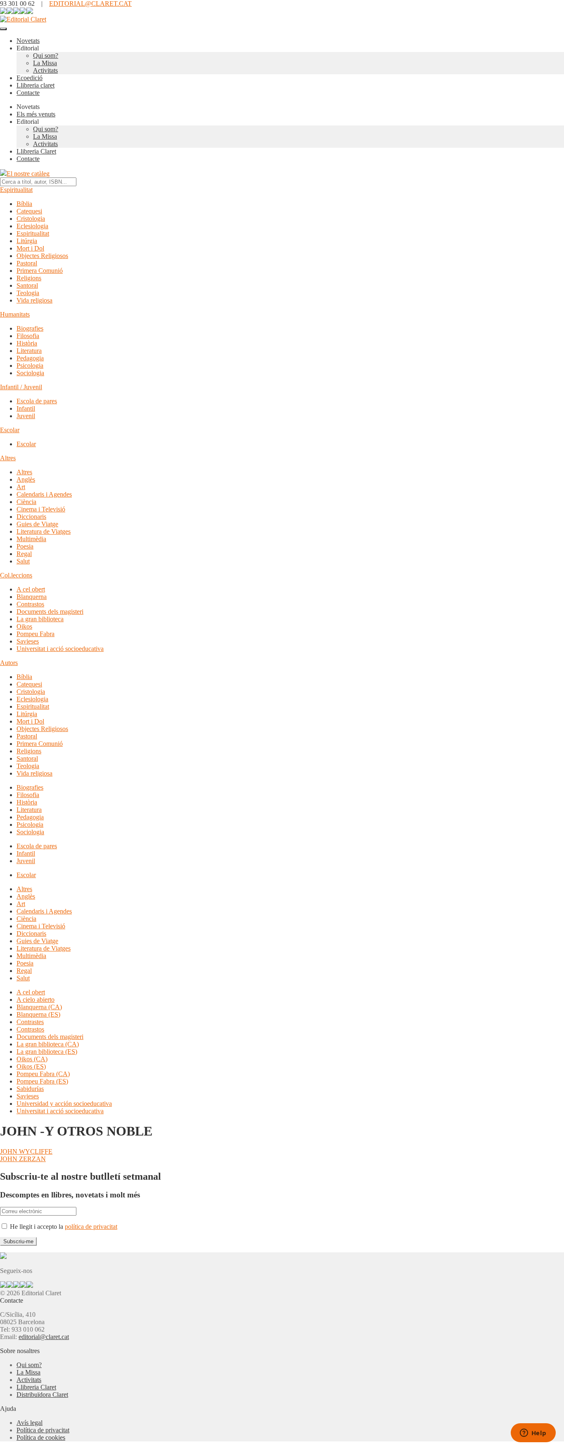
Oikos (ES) (31, 1066)
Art (21, 486)
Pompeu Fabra (36, 633)
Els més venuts (36, 114)
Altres (8, 457)
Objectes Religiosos (42, 255)
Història (27, 343)
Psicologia (30, 365)
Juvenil (26, 415)
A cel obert (31, 589)
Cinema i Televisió (41, 509)
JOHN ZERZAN (23, 1158)
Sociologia (30, 372)
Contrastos (30, 604)
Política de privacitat (43, 1430)
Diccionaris (31, 516)
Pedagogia (30, 358)
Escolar (9, 429)
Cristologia (31, 218)
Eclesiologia (32, 226)
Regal (24, 553)
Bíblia (24, 203)
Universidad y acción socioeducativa (64, 1103)
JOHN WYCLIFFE (26, 1151)
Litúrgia (27, 240)
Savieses (28, 641)
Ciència (26, 501)
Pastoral (27, 263)
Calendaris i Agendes (44, 494)
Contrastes (30, 1021)
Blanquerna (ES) (38, 1014)
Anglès (26, 479)
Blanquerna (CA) (39, 1006)
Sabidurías (30, 1088)
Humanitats (15, 314)
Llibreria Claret (36, 151)
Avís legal (30, 1422)
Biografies (30, 328)
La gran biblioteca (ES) (47, 1051)
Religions (29, 278)
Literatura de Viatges (44, 531)
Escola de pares (37, 401)
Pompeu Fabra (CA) (43, 1073)
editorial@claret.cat (44, 1336)
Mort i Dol (30, 248)
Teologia (28, 292)
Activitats (45, 70)
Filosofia (28, 335)
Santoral (27, 285)
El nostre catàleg (28, 173)
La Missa (45, 62)
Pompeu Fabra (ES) (42, 1081)
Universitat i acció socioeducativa (60, 648)
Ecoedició (30, 77)
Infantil (26, 408)
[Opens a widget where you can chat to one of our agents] (533, 1433)
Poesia (25, 546)
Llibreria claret (36, 85)
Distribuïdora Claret (42, 1394)
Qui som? (45, 55)
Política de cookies (41, 1437)
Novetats (28, 40)
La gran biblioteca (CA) (48, 1044)
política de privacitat (91, 1226)
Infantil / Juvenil (21, 386)
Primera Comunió (40, 270)
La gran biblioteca (40, 618)
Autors (9, 662)
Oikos (24, 626)
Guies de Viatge (37, 524)
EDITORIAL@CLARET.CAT (90, 3)
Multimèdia (31, 538)
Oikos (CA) (32, 1058)
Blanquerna (32, 596)
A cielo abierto (36, 999)
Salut (23, 561)
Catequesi (29, 211)
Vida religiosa (34, 300)
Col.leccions (16, 575)
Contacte (28, 92)
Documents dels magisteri (50, 611)
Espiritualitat (16, 189)
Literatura (29, 350)
